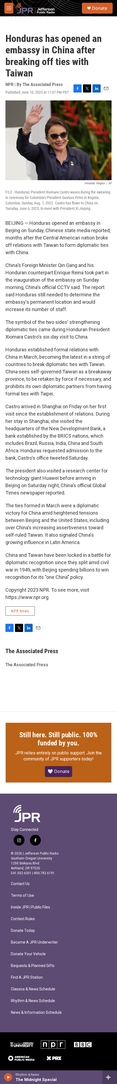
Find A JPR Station (27, 977)
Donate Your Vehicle (28, 954)
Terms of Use (22, 895)
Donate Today (23, 931)
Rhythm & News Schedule (33, 1001)
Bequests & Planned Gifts (32, 966)
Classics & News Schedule (33, 989)
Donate (99, 8)
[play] (8, 1077)
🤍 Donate (58, 771)
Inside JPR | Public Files (30, 907)
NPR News (20, 611)
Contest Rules (23, 919)
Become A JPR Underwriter (34, 942)
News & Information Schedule (36, 1013)
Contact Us (20, 884)
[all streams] (110, 1077)
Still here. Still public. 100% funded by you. (58, 739)
